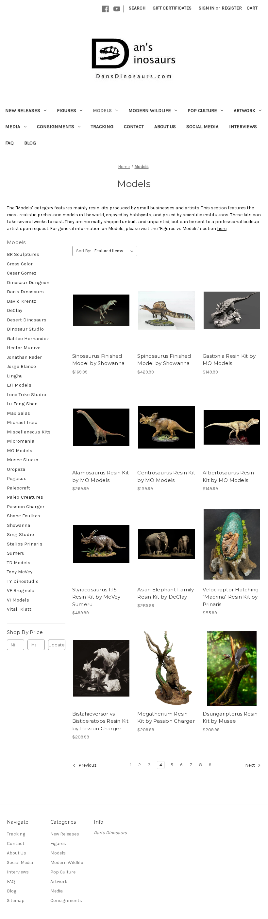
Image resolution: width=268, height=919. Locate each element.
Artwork (244, 110)
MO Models (19, 450)
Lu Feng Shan (22, 404)
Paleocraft (18, 488)
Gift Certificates (172, 8)
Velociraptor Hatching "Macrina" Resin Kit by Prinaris (231, 596)
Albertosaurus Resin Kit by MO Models (228, 476)
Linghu (15, 376)
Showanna (18, 525)
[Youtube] (116, 9)
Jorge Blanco (21, 366)
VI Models (18, 600)
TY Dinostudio (23, 581)
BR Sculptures (23, 254)
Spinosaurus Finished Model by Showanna (164, 360)
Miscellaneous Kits (29, 432)
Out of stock (101, 310)
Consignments (55, 126)
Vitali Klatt (19, 609)
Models (102, 110)
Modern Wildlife (149, 110)
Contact (134, 126)
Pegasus (16, 478)
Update (56, 644)
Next (250, 765)
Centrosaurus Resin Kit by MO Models (166, 476)
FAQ (9, 143)
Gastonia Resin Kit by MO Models (229, 360)
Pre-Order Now (101, 544)
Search (137, 8)
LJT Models (19, 385)
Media (12, 126)
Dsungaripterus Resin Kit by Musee (230, 717)
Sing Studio (20, 534)
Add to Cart (232, 310)
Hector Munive (24, 348)
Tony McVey (19, 572)
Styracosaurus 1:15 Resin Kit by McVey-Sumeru (97, 596)
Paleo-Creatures (25, 497)
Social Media (202, 126)
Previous (87, 765)
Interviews (243, 126)
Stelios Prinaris (24, 544)
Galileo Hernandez (28, 338)
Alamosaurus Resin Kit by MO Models (100, 476)
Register (232, 8)
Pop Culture (202, 110)
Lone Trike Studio (26, 394)
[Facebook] (105, 9)
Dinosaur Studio (25, 329)
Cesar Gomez (21, 273)
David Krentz (21, 301)
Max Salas (18, 413)
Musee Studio (22, 460)
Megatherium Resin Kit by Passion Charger (166, 717)
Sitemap (16, 900)
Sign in (206, 8)
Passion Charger (25, 506)
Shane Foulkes (23, 516)
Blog (30, 143)
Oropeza (16, 469)
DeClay (14, 310)
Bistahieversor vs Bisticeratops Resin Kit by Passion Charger (100, 721)
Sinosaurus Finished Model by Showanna (98, 360)
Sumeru (16, 553)
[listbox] (115, 251)
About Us (165, 126)
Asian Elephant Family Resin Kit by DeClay (165, 593)
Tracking (102, 126)
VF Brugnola (20, 590)
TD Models (18, 562)
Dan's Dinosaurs (25, 292)
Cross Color (20, 264)
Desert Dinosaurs (26, 320)
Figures (66, 110)
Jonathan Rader (24, 357)
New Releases (22, 110)
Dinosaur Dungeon (28, 282)
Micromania (20, 441)
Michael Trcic (22, 422)
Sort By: (83, 250)
